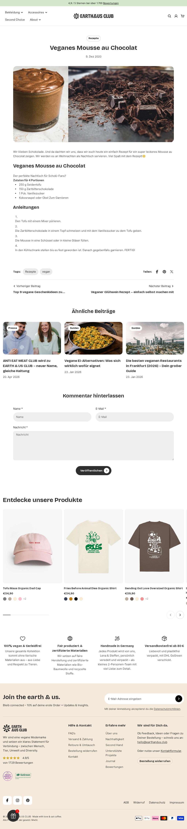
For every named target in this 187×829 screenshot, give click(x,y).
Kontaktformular (171, 751)
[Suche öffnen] (169, 16)
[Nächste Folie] (180, 615)
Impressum (177, 802)
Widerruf (139, 802)
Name (18, 408)
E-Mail (101, 408)
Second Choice (15, 19)
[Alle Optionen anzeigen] (25, 599)
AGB (126, 802)
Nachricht (20, 427)
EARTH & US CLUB (21, 816)
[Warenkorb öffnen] (182, 16)
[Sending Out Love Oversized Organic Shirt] (154, 546)
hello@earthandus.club (152, 742)
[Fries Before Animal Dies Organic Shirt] (93, 546)
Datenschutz (157, 802)
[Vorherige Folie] (171, 615)
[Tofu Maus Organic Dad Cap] (32, 546)
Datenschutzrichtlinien (167, 708)
